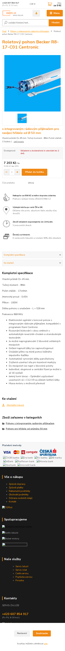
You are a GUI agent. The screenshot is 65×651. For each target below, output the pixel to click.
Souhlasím (42, 633)
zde (46, 643)
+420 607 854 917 (10, 3)
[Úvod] (15, 13)
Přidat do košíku (34, 172)
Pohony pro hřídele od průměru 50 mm (26, 428)
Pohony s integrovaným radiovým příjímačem (29, 31)
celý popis (19, 141)
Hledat (56, 22)
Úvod (4, 31)
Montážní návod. (15, 405)
